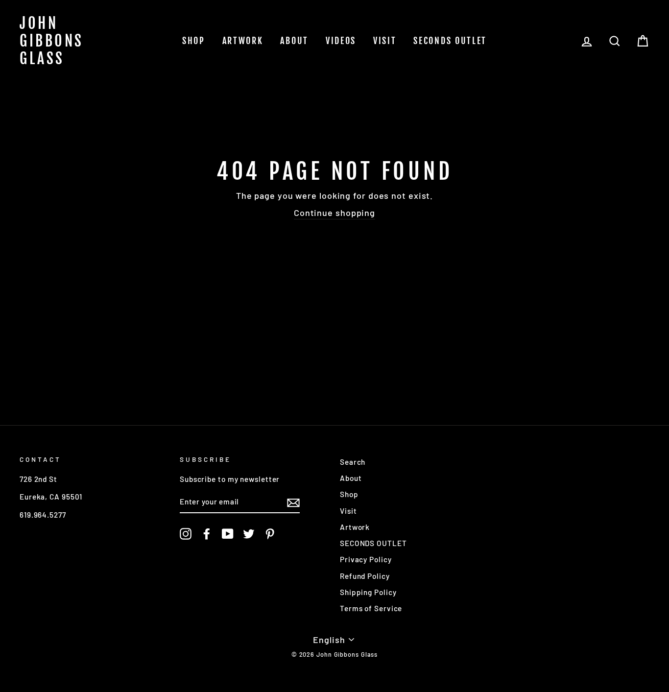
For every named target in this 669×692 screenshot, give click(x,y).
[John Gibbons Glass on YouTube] (228, 534)
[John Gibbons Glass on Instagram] (185, 534)
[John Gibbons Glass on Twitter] (249, 534)
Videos (341, 40)
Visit (385, 40)
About (294, 40)
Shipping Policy (368, 592)
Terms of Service (371, 608)
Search (352, 461)
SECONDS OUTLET (450, 40)
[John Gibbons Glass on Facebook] (207, 534)
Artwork (242, 40)
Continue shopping (334, 212)
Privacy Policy (366, 559)
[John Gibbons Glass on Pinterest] (270, 534)
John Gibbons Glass (52, 41)
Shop (193, 40)
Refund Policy (365, 576)
